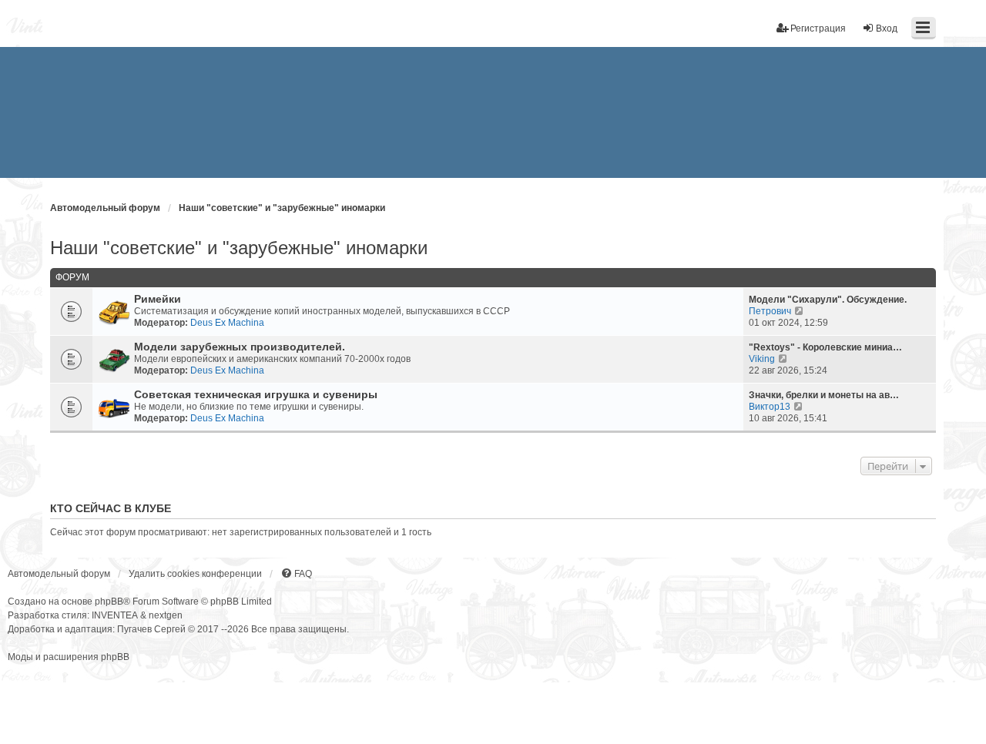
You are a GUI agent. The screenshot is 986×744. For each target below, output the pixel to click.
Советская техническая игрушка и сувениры (255, 394)
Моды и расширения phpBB (68, 657)
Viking (762, 359)
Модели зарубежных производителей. (239, 347)
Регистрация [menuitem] (818, 28)
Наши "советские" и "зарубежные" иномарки (239, 247)
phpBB (109, 601)
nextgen (166, 615)
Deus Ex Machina (227, 322)
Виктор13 (769, 406)
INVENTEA (115, 615)
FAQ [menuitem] (303, 573)
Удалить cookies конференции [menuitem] (195, 573)
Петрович (770, 311)
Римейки (157, 299)
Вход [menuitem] (886, 28)
